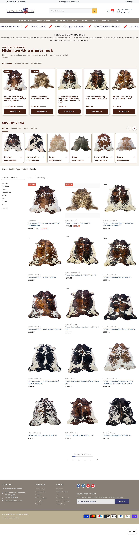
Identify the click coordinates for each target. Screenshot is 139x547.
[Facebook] (78, 486)
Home (4, 169)
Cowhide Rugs (14, 169)
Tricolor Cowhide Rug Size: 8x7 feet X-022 (79, 435)
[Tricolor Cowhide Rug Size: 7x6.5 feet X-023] (45, 413)
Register (129, 9)
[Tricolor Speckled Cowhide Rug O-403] (42, 81)
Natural (25, 169)
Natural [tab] (5, 129)
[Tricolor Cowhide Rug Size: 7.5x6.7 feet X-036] (96, 81)
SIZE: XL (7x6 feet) (71, 379)
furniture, (71, 38)
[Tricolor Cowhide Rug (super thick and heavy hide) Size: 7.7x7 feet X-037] (69, 81)
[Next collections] (134, 128)
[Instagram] (83, 486)
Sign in (122, 10)
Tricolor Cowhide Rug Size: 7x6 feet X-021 (117, 435)
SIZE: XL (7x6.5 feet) (34, 433)
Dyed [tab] (26, 129)
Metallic (4, 195)
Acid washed (6, 192)
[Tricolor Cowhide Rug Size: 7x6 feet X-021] (120, 413)
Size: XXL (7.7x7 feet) (110, 220)
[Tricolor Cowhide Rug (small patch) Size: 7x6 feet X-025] (82, 359)
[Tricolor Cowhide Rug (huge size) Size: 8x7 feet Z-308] (82, 304)
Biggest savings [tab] (21, 63)
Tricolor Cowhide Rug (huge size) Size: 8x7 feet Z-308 (82, 328)
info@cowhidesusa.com (16, 2)
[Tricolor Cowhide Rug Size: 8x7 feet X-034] (120, 255)
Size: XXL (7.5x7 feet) (110, 379)
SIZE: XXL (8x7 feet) (34, 275)
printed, (63, 40)
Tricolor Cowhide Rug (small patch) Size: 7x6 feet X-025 (82, 382)
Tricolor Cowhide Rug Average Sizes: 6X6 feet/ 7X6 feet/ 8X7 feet (15, 99)
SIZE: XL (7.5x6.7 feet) (72, 272)
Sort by (30, 178)
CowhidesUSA (33, 220)
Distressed (5, 186)
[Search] (73, 10)
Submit (122, 501)
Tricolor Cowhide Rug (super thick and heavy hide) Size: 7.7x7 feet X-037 (69, 100)
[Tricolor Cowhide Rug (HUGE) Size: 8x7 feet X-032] (45, 307)
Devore (4, 189)
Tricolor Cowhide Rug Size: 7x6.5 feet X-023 (42, 435)
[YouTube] (93, 486)
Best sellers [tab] (7, 63)
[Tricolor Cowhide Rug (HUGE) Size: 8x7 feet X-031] (120, 307)
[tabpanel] (69, 92)
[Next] (97, 460)
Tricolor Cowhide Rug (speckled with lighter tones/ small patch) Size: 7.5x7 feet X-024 (118, 382)
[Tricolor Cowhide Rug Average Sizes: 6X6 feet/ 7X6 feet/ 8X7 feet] (15, 81)
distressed (130, 38)
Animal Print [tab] (16, 129)
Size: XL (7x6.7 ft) (71, 220)
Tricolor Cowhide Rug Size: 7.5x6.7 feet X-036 (96, 98)
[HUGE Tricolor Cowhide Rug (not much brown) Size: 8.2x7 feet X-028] (45, 359)
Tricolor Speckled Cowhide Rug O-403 (40, 98)
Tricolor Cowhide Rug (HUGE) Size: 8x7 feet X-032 (44, 329)
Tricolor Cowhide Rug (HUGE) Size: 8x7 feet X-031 (119, 329)
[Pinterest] (88, 486)
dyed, (58, 40)
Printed (4, 204)
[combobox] (70, 10)
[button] (42, 177)
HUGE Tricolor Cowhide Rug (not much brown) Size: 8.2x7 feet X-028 (43, 382)
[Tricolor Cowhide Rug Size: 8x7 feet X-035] (124, 81)
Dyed (3, 198)
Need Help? (129, 2)
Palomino (5, 183)
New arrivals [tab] (36, 63)
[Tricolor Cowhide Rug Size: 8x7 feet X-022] (82, 413)
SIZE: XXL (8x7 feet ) (71, 433)
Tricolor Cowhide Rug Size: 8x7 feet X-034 (117, 277)
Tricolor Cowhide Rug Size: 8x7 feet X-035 (122, 98)
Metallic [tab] (34, 129)
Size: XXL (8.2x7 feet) (34, 379)
